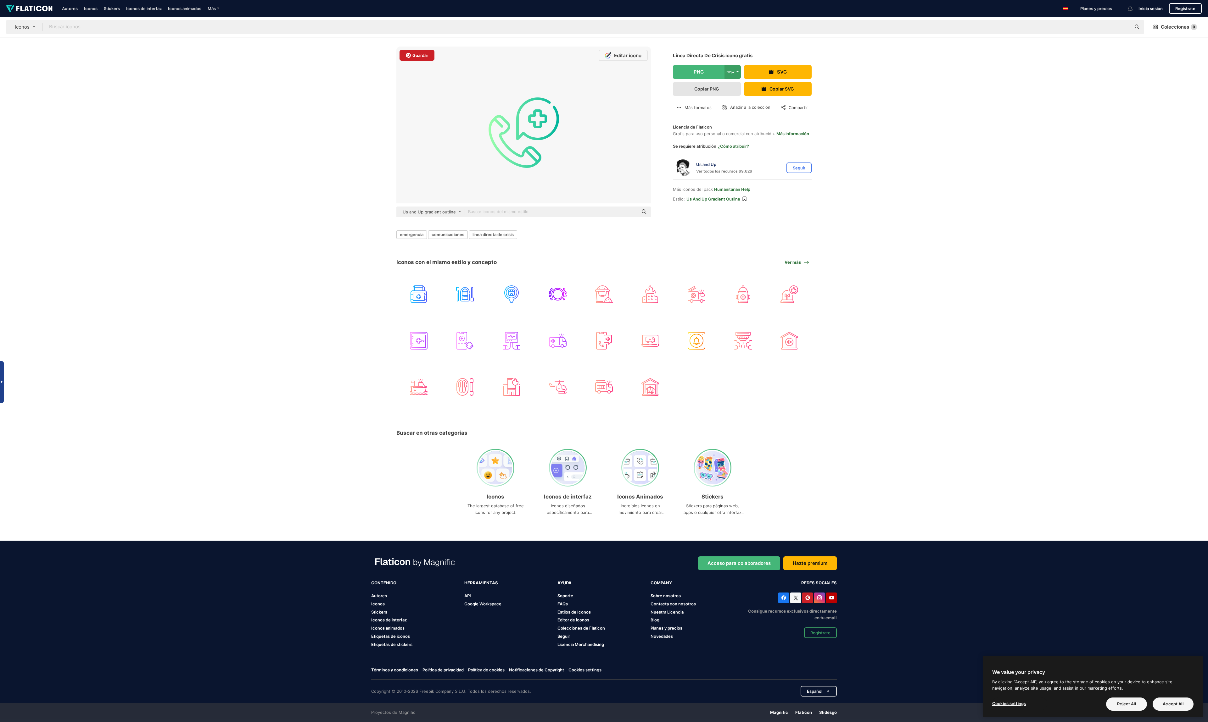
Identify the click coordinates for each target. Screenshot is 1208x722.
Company (661, 582)
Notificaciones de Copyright (536, 669)
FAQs (562, 603)
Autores (70, 8)
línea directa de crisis (493, 234)
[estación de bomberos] (650, 387)
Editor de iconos (573, 619)
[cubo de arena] (604, 294)
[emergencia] (604, 340)
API (467, 595)
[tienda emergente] (511, 294)
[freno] (558, 294)
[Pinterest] (807, 597)
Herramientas (481, 582)
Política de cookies (486, 669)
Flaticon (803, 712)
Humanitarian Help (732, 189)
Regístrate (1185, 8)
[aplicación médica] (465, 340)
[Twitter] (795, 597)
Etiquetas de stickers (391, 644)
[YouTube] (831, 597)
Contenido (383, 582)
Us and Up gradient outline (713, 198)
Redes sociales (819, 582)
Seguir (563, 636)
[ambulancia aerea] (558, 387)
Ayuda (564, 582)
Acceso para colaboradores (739, 563)
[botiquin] (419, 340)
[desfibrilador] (511, 340)
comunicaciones (448, 234)
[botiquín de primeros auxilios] (419, 294)
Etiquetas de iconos (390, 636)
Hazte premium (810, 563)
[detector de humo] (743, 340)
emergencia (411, 234)
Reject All (1126, 703)
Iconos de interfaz (144, 8)
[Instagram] (819, 597)
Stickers (112, 8)
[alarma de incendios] (789, 294)
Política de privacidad (443, 669)
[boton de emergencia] (696, 340)
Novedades (662, 636)
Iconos (91, 8)
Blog (655, 619)
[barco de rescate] (419, 387)
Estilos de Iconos (574, 612)
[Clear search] (1123, 27)
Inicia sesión (1150, 8)
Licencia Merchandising (580, 644)
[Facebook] (783, 597)
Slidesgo (828, 712)
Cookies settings (584, 670)
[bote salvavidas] (465, 294)
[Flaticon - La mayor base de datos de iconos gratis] (29, 8)
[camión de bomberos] (696, 294)
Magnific (779, 712)
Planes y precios (1096, 8)
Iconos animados (184, 8)
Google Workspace (482, 603)
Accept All (1173, 703)
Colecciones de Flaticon (581, 628)
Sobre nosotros (666, 595)
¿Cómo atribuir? (733, 146)
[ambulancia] (558, 340)
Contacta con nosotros (673, 603)
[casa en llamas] (650, 294)
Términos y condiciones (394, 669)
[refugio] (789, 340)
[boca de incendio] (743, 294)
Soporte (565, 595)
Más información (792, 133)
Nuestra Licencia (667, 612)
